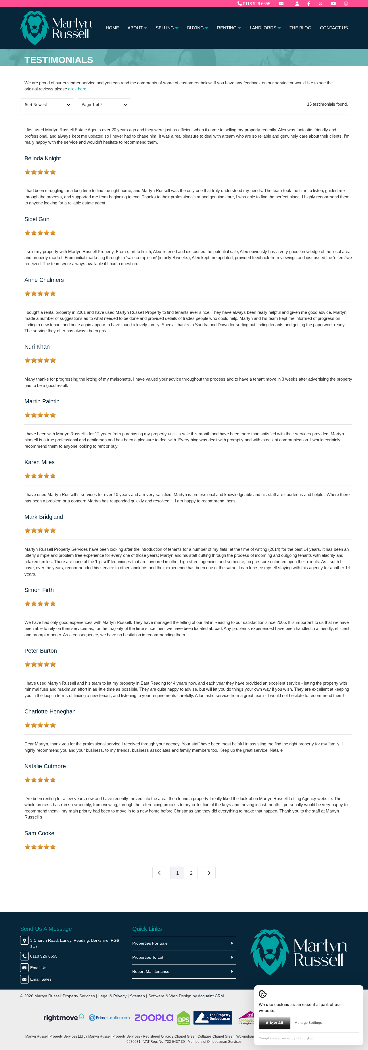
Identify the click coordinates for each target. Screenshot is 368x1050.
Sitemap (137, 996)
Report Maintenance (150, 971)
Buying (195, 27)
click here (77, 88)
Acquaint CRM (211, 996)
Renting (227, 27)
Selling (165, 27)
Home (112, 27)
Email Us (38, 967)
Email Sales (40, 979)
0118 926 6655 (256, 3)
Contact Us (334, 27)
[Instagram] (346, 3)
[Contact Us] (297, 3)
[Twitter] (320, 3)
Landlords (263, 27)
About (135, 27)
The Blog (300, 27)
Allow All (274, 1022)
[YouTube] (333, 3)
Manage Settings (308, 1022)
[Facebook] (308, 3)
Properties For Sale (150, 943)
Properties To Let (147, 957)
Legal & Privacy (112, 996)
